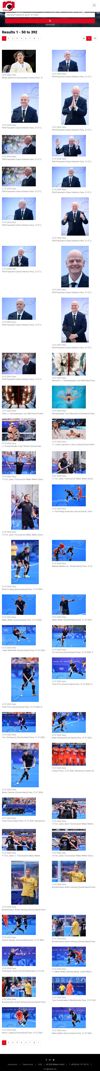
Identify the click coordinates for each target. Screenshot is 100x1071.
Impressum (12, 1064)
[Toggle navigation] (94, 5)
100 (94, 38)
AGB (40, 1064)
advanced (50, 24)
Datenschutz (28, 1064)
